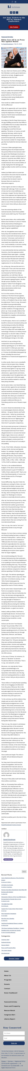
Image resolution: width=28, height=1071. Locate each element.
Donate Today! (14, 958)
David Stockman (8, 44)
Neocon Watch (5, 945)
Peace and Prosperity (12, 1006)
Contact (7, 988)
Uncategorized (5, 953)
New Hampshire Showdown (8, 913)
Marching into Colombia (7, 918)
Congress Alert (5, 939)
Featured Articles (7, 37)
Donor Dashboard (10, 993)
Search (24, 871)
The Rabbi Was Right (6, 904)
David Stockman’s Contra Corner (11, 825)
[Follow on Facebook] (11, 12)
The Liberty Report (6, 950)
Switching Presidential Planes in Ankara (12, 923)
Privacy (3, 1061)
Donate (7, 984)
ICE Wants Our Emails (7, 885)
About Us (7, 975)
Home (6, 971)
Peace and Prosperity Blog (8, 948)
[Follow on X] (14, 12)
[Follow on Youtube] (17, 12)
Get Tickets (14, 27)
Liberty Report (9, 1019)
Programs (7, 980)
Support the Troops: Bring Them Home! (11, 908)
